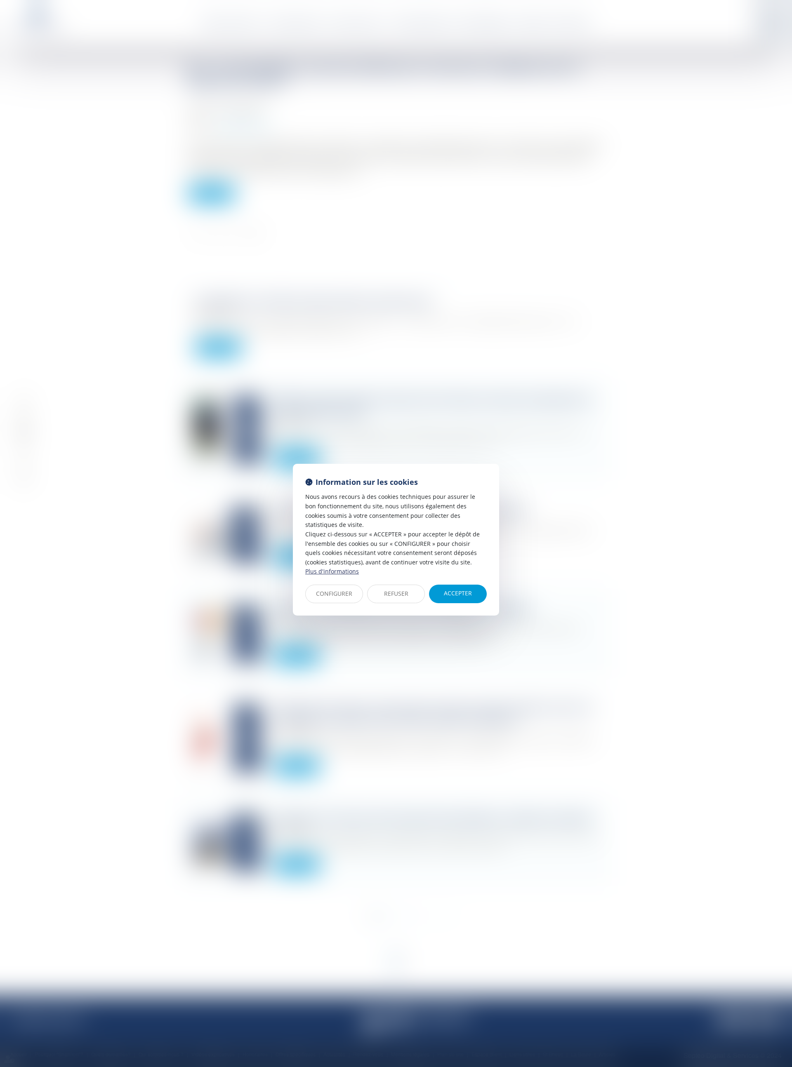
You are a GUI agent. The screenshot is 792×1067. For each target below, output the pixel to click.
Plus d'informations (332, 571)
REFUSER (396, 593)
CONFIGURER (334, 593)
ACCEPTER (458, 593)
